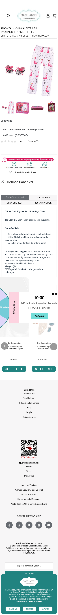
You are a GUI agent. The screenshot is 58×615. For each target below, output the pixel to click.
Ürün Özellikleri (15, 197)
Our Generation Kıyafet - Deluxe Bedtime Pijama (14, 348)
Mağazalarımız (29, 417)
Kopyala (39, 316)
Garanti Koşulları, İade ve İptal (29, 490)
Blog (29, 407)
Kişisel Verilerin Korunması (29, 499)
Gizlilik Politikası (29, 494)
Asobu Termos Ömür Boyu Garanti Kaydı (29, 504)
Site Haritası (29, 398)
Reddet (29, 609)
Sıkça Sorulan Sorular (29, 403)
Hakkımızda (29, 393)
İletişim (29, 412)
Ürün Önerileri (15, 203)
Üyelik (29, 466)
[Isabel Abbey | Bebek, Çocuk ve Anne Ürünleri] (29, 15)
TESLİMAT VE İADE (43, 203)
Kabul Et (13, 609)
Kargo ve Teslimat (29, 485)
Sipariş (29, 471)
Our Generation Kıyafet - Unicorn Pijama (44, 348)
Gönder (29, 574)
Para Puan (29, 476)
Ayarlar (45, 609)
